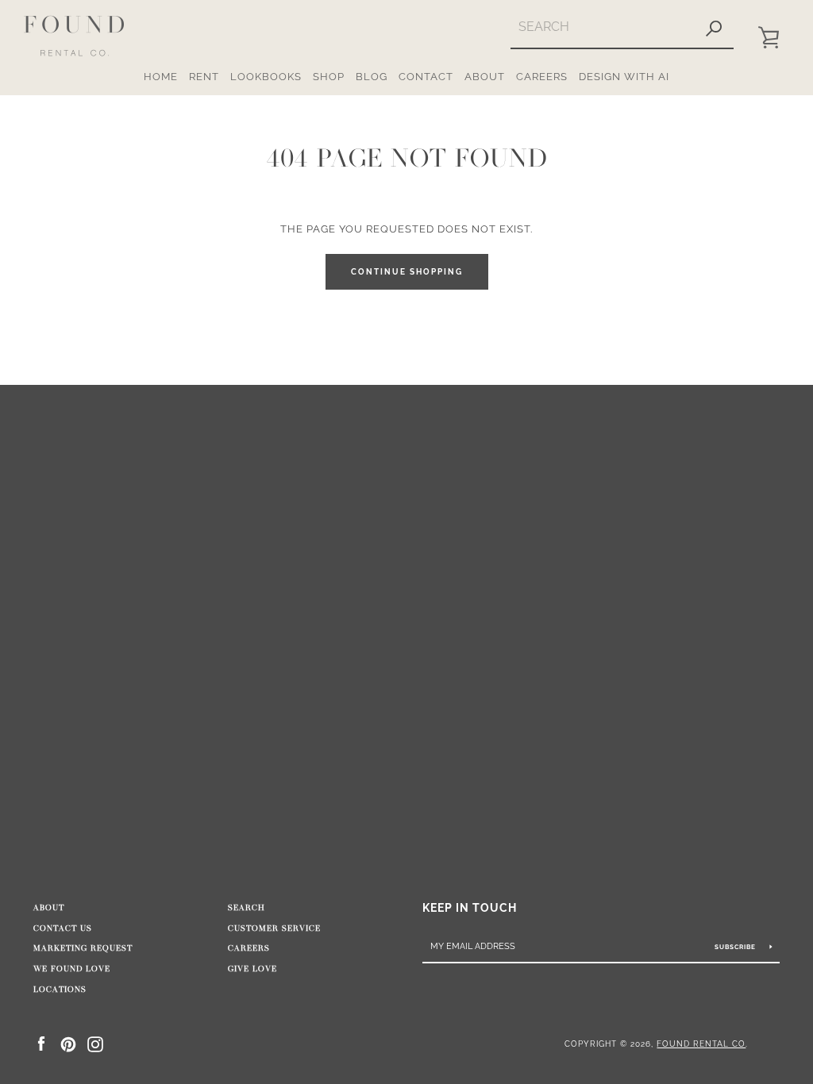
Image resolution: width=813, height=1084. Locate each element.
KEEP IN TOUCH (469, 907)
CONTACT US (62, 928)
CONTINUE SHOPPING (407, 271)
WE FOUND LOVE (71, 969)
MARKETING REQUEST (83, 948)
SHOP (329, 77)
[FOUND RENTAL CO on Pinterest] (68, 1043)
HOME (161, 77)
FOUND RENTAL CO (701, 1043)
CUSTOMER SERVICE (274, 928)
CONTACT (426, 77)
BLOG (371, 77)
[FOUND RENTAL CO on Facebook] (41, 1043)
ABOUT (484, 77)
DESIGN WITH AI (624, 77)
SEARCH (246, 908)
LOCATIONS (60, 989)
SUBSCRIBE (736, 947)
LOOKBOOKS (266, 77)
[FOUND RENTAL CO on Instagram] (95, 1043)
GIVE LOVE (252, 969)
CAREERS (542, 77)
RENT (204, 77)
